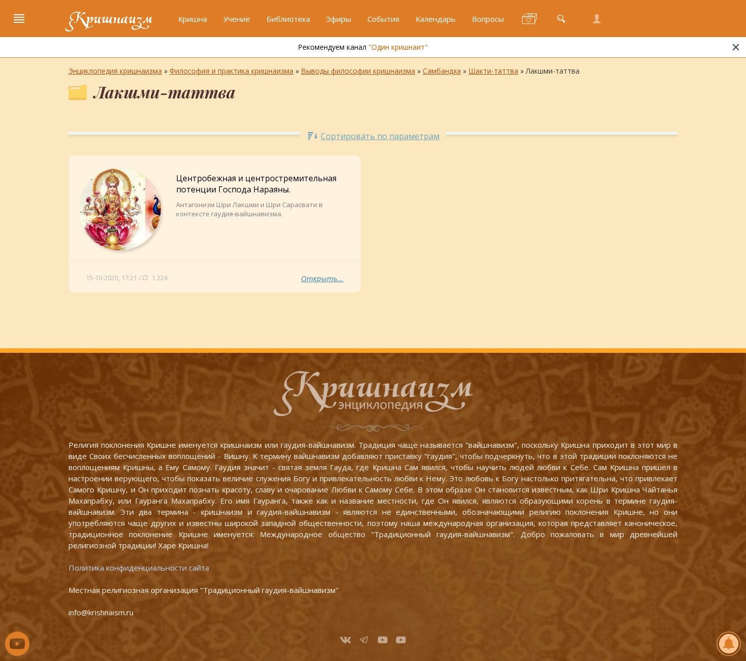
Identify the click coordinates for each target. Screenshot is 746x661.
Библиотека (288, 19)
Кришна (192, 19)
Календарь (436, 19)
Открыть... (322, 278)
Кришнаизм (111, 19)
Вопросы (488, 19)
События (383, 19)
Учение (236, 19)
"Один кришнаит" (398, 47)
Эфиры (338, 19)
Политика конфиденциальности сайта (139, 568)
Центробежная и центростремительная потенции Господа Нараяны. (256, 184)
